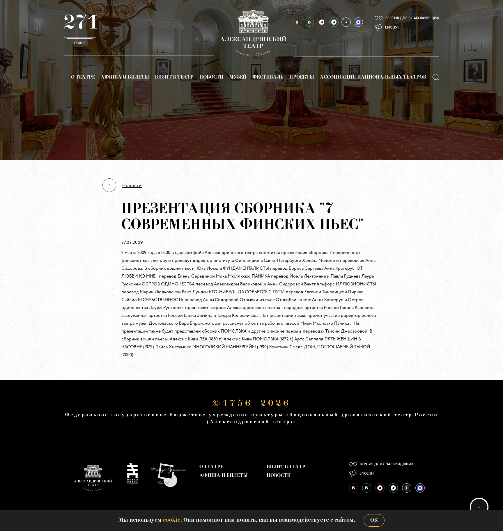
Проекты (301, 77)
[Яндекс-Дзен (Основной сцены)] (346, 22)
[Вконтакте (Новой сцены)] (309, 22)
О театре (83, 77)
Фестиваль (268, 77)
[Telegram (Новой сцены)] (334, 22)
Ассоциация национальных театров (373, 77)
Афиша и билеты (125, 77)
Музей (238, 77)
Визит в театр (174, 77)
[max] (358, 22)
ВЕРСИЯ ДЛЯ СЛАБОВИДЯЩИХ (412, 18)
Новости (211, 77)
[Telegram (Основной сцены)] (321, 22)
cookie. (172, 520)
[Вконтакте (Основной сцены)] (297, 22)
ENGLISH (392, 27)
